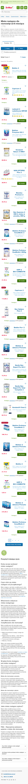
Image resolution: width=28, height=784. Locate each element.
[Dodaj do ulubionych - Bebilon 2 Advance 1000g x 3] (25, 500)
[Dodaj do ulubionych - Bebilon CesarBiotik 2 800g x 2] (25, 519)
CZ (9, 779)
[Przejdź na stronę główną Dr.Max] (9, 7)
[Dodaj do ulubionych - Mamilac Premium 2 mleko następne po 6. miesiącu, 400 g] (25, 190)
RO (13, 779)
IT (15, 779)
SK (11, 779)
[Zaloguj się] (21, 7)
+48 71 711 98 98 (8, 776)
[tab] (8, 43)
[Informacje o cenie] (13, 77)
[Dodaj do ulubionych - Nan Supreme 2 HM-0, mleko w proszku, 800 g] (25, 209)
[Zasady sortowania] (9, 57)
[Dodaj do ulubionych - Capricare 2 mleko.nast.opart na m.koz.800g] (25, 287)
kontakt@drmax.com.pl (9, 774)
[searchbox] (14, 11)
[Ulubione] (18, 7)
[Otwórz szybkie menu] (2, 7)
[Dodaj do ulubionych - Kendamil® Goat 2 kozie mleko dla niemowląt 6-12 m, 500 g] (25, 404)
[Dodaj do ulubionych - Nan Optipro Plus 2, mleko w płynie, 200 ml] (25, 306)
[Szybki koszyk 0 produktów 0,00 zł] (25, 7)
